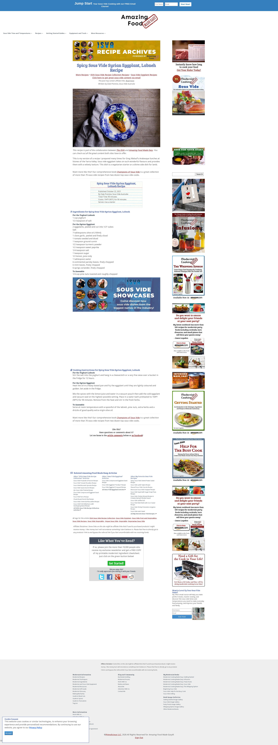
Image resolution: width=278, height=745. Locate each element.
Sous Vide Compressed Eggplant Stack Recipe (86, 493)
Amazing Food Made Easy (141, 150)
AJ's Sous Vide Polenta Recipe (83, 490)
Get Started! (116, 563)
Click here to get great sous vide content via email (116, 77)
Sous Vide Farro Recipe (81, 497)
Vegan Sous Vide (111, 521)
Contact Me (121, 691)
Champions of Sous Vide (128, 172)
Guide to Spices (78, 698)
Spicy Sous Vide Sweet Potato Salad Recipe (142, 481)
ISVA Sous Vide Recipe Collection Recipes (109, 74)
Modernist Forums (124, 679)
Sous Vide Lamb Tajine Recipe (140, 485)
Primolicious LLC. (114, 734)
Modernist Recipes (79, 677)
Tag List (75, 703)
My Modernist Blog (124, 677)
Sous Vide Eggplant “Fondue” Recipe (114, 485)
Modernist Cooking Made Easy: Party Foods (177, 682)
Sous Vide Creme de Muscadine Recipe (86, 501)
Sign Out (139, 737)
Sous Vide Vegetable (96, 521)
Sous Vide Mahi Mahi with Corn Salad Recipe (143, 504)
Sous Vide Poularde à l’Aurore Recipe (86, 481)
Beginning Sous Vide (170, 689)
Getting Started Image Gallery (173, 700)
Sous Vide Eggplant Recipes (144, 74)
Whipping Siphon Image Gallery (173, 707)
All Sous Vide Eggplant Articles (113, 490)
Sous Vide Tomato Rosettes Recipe (85, 483)
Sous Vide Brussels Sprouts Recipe (85, 485)
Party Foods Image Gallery (172, 704)
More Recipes (82, 74)
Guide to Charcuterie (79, 701)
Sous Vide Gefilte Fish (138, 500)
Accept (8, 733)
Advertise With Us (124, 689)
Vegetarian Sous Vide (136, 521)
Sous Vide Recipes (80, 521)
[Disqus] (116, 612)
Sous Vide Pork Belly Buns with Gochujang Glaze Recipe (84, 505)
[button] (18, 33)
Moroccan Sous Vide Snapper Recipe (143, 490)
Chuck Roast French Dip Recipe (84, 499)
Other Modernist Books (171, 709)
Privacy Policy (35, 727)
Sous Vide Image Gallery (171, 702)
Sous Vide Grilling (169, 694)
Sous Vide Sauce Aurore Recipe (84, 488)
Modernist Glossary (79, 691)
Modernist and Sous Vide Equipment (85, 684)
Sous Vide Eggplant (123, 518)
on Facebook (137, 435)
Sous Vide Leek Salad (138, 511)
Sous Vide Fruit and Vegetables (144, 518)
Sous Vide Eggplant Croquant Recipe (114, 487)
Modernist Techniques (80, 679)
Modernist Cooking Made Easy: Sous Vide (177, 684)
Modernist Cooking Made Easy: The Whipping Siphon (180, 686)
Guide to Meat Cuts (79, 696)
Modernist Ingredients (80, 682)
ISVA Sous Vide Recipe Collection (102, 518)
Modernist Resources (80, 686)
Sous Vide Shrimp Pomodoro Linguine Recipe (143, 508)
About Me (121, 686)
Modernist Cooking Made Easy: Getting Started (178, 677)
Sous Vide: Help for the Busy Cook (174, 691)
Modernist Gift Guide (79, 689)
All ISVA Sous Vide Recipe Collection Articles (86, 509)
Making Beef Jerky (78, 694)
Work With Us (122, 682)
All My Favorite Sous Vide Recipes (143, 514)
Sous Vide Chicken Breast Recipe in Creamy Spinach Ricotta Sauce (142, 497)
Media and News (123, 684)
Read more (130, 81)
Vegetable (123, 521)
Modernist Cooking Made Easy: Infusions (176, 679)
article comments (115, 435)
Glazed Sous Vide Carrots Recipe (141, 487)
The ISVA (120, 150)
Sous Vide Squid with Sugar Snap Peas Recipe (143, 493)
